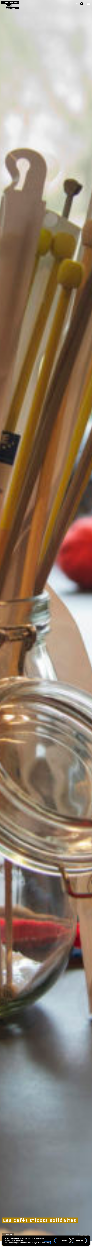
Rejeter (79, 1240)
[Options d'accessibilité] (81, 3)
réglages (47, 1243)
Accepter (62, 1240)
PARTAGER (84, 1235)
